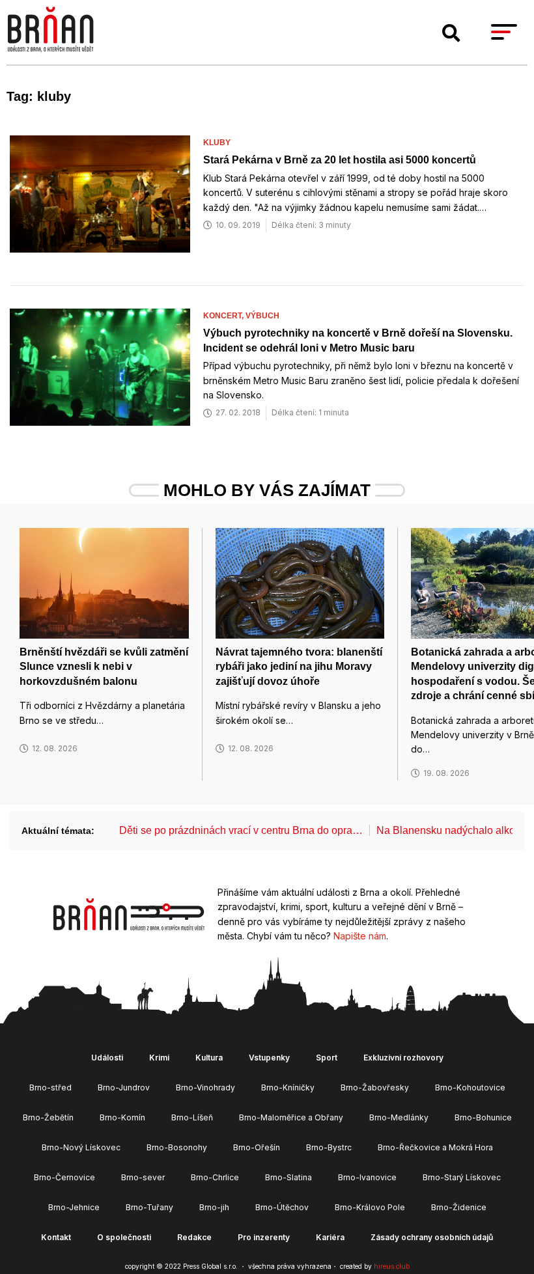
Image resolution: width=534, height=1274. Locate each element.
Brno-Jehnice (74, 1207)
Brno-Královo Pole (370, 1207)
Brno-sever (143, 1177)
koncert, (224, 315)
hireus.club (392, 1266)
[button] (451, 33)
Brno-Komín (122, 1117)
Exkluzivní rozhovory (403, 1057)
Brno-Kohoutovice (470, 1087)
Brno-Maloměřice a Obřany (291, 1117)
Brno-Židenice (458, 1207)
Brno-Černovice (64, 1177)
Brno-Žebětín (48, 1117)
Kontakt (56, 1237)
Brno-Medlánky (399, 1117)
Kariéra (330, 1237)
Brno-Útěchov (282, 1207)
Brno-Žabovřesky (375, 1087)
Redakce (194, 1237)
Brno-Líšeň (192, 1117)
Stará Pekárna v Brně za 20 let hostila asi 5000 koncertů (339, 159)
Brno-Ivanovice (367, 1177)
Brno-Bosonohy (177, 1147)
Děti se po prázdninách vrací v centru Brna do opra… (241, 830)
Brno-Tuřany (149, 1207)
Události (107, 1057)
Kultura (209, 1057)
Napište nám (359, 935)
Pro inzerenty (264, 1237)
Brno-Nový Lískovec (81, 1147)
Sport (326, 1057)
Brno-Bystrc (329, 1147)
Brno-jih (214, 1207)
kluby (217, 142)
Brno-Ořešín (256, 1147)
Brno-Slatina (288, 1177)
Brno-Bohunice (483, 1117)
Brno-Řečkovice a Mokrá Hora (435, 1147)
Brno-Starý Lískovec (462, 1177)
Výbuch (262, 315)
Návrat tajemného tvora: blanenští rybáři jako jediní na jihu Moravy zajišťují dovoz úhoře (299, 666)
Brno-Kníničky (288, 1087)
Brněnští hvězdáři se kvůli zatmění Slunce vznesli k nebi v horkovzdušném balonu (104, 666)
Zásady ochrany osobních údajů (432, 1237)
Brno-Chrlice (215, 1177)
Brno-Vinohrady (205, 1087)
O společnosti (124, 1237)
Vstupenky (269, 1057)
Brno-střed (50, 1087)
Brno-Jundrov (124, 1087)
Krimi (159, 1057)
